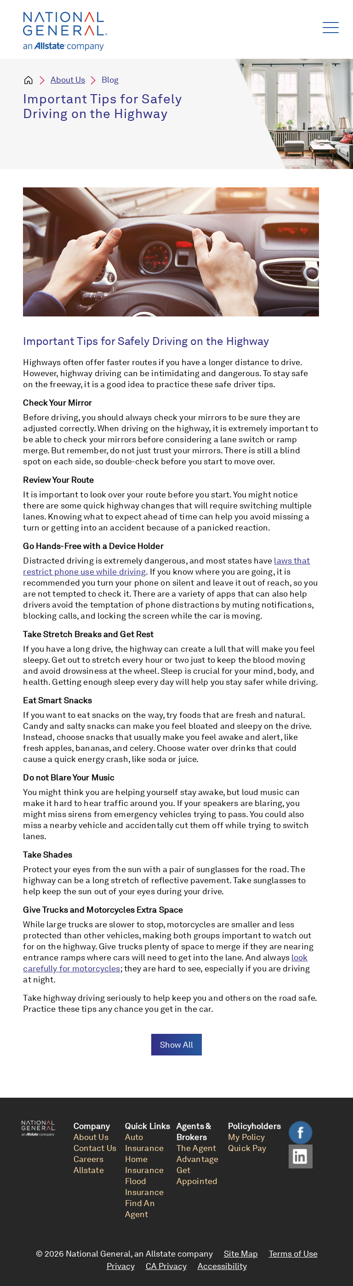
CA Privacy (166, 1266)
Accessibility (222, 1266)
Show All (176, 1044)
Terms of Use (293, 1253)
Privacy (121, 1266)
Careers (89, 1159)
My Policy (246, 1137)
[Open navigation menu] (329, 25)
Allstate (89, 1170)
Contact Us (95, 1148)
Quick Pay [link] (247, 1148)
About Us (68, 80)
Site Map (241, 1253)
